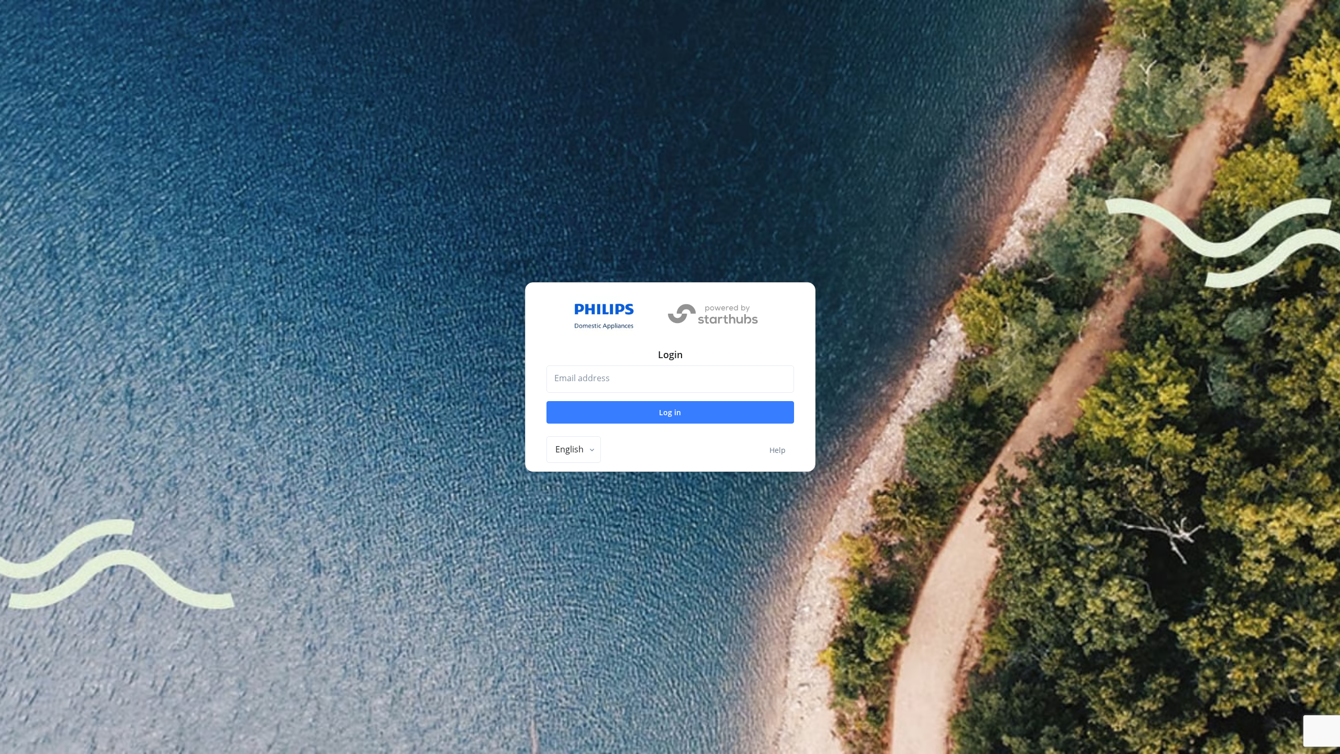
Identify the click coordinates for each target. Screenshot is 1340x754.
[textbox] (569, 449)
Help (777, 450)
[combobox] (573, 449)
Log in (670, 412)
